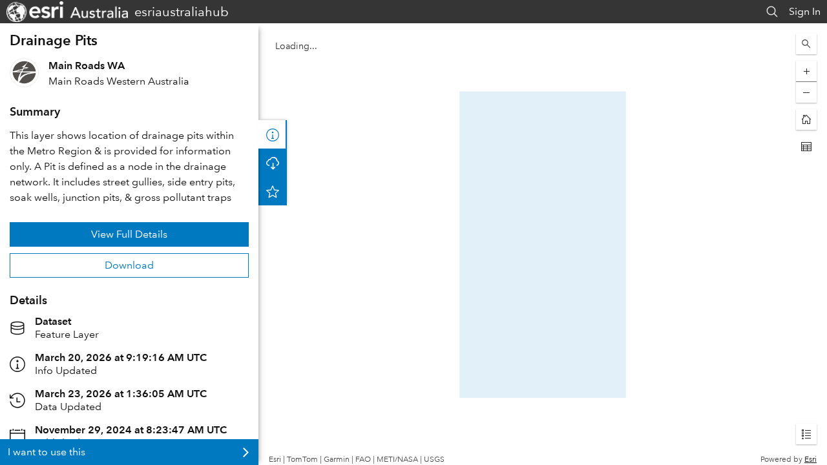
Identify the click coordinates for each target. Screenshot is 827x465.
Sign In (805, 11)
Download (129, 265)
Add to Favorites (272, 191)
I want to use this (46, 452)
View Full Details (129, 234)
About (272, 134)
